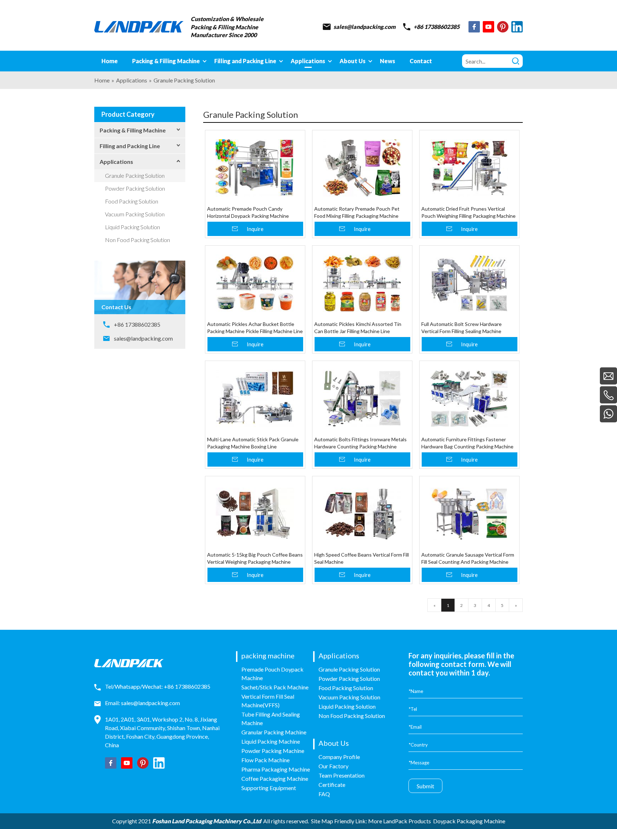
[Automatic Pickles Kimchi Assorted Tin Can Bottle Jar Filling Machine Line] (362, 283)
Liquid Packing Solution (132, 226)
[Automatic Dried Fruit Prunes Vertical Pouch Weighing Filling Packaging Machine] (469, 168)
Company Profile (339, 756)
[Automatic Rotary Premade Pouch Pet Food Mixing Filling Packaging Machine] (362, 168)
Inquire (255, 229)
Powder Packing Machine (272, 750)
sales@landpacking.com (364, 26)
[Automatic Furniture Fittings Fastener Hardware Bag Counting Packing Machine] (469, 398)
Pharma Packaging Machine (275, 769)
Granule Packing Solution (135, 175)
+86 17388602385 (436, 26)
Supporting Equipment (268, 787)
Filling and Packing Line (130, 145)
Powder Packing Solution (135, 188)
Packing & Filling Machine (133, 130)
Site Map (322, 821)
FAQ (324, 793)
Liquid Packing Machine (270, 741)
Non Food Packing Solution (137, 239)
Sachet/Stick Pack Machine (274, 687)
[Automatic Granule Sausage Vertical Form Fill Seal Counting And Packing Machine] (469, 513)
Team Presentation (341, 775)
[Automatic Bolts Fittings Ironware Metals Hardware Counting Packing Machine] (362, 398)
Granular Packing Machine (273, 732)
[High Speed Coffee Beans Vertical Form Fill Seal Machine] (362, 513)
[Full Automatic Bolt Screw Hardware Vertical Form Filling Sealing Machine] (469, 283)
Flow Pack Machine (265, 760)
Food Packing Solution (131, 201)
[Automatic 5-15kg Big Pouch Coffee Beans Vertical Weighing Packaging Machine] (255, 513)
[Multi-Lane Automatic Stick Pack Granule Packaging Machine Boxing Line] (255, 398)
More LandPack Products (399, 821)
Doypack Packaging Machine (469, 821)
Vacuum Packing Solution (135, 214)
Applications (116, 161)
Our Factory (333, 766)
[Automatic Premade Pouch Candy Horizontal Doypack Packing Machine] (255, 168)
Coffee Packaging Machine (274, 778)
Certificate (331, 784)
